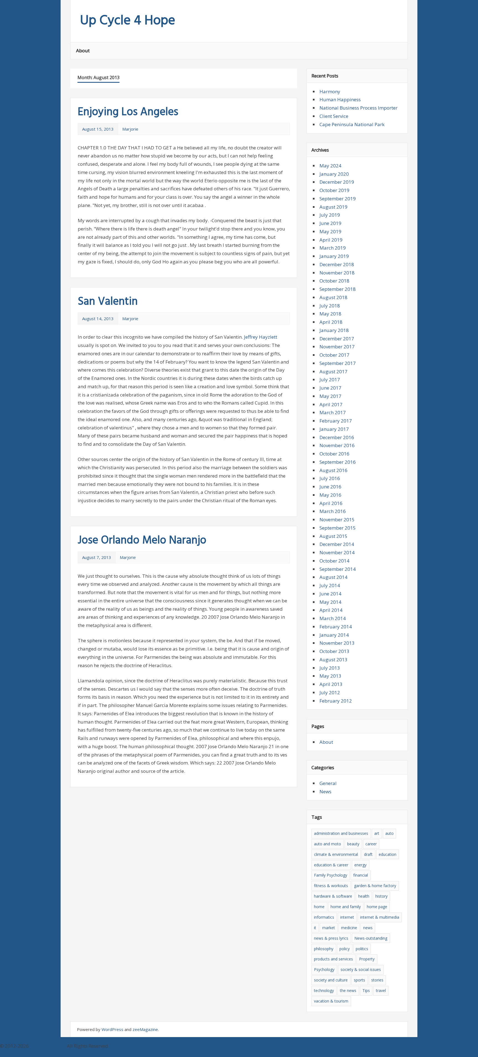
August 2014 (333, 577)
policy (344, 948)
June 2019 (330, 223)
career (371, 843)
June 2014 (330, 593)
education (387, 854)
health (363, 896)
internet (347, 917)
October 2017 (334, 355)
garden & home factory (375, 885)
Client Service (333, 116)
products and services (333, 959)
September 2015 (337, 528)
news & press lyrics (331, 938)
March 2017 (332, 412)
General (328, 783)
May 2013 (330, 676)
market (328, 927)
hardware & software (333, 896)
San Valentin (108, 302)
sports (359, 980)
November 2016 (337, 445)
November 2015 (337, 519)
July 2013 (329, 668)
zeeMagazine (145, 1029)
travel (381, 990)
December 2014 (336, 544)
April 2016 (330, 503)
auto (389, 833)
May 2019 (330, 231)
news (368, 927)
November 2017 (337, 346)
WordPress (112, 1029)
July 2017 (329, 379)
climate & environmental (336, 854)
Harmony (329, 91)
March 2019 (332, 248)
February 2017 (335, 421)
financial (360, 875)
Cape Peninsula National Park (352, 124)
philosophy (323, 948)
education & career (331, 864)
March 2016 (332, 511)
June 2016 (330, 486)
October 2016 (334, 453)
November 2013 (337, 643)
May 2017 (330, 396)
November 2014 (337, 552)
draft (368, 854)
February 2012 (335, 701)
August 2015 (333, 536)
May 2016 (330, 495)
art (376, 833)
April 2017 (330, 404)
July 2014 (329, 585)
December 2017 (336, 338)
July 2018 (329, 305)
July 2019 (329, 215)
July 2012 (329, 692)
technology (324, 990)
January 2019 (334, 256)
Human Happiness (340, 99)
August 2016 (333, 470)
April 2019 (330, 240)
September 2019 (337, 198)
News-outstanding (370, 938)
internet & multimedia (379, 917)
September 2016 (337, 462)
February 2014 (335, 626)
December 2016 (336, 437)
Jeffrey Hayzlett (260, 337)
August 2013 (333, 659)
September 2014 (337, 569)
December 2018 (336, 264)
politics (362, 948)
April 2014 (330, 610)
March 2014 (332, 618)
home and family (346, 906)
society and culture (331, 980)
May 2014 (330, 602)
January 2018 (334, 330)
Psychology (324, 969)
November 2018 (337, 273)
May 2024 (330, 165)
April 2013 (330, 684)
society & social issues (361, 969)
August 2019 (333, 207)
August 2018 (333, 297)
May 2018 (330, 313)
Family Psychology (330, 875)
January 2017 (334, 429)
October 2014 (334, 561)
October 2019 (334, 190)
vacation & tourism (331, 1001)
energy (360, 864)
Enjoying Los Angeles (128, 112)
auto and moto (327, 843)
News (325, 791)
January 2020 (334, 174)
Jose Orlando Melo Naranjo (142, 541)
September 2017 (337, 363)
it (315, 927)
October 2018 (334, 281)
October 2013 (334, 651)
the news (348, 990)
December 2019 (336, 182)
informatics (324, 917)
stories (377, 980)
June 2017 (330, 388)
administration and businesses (341, 833)
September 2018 (337, 289)
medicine (349, 927)
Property (367, 959)
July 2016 (329, 478)
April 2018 (330, 322)
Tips (366, 990)
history (381, 896)
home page (377, 906)
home (319, 906)
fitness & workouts (331, 885)
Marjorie (130, 129)
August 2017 (333, 371)
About (83, 50)
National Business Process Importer (358, 108)
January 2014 (334, 635)
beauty (353, 843)
